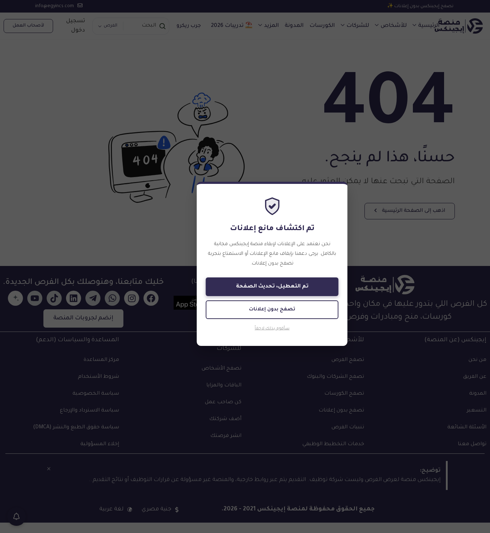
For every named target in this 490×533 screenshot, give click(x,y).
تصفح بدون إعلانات (272, 309)
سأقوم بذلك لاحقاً (272, 329)
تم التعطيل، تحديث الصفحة (272, 287)
